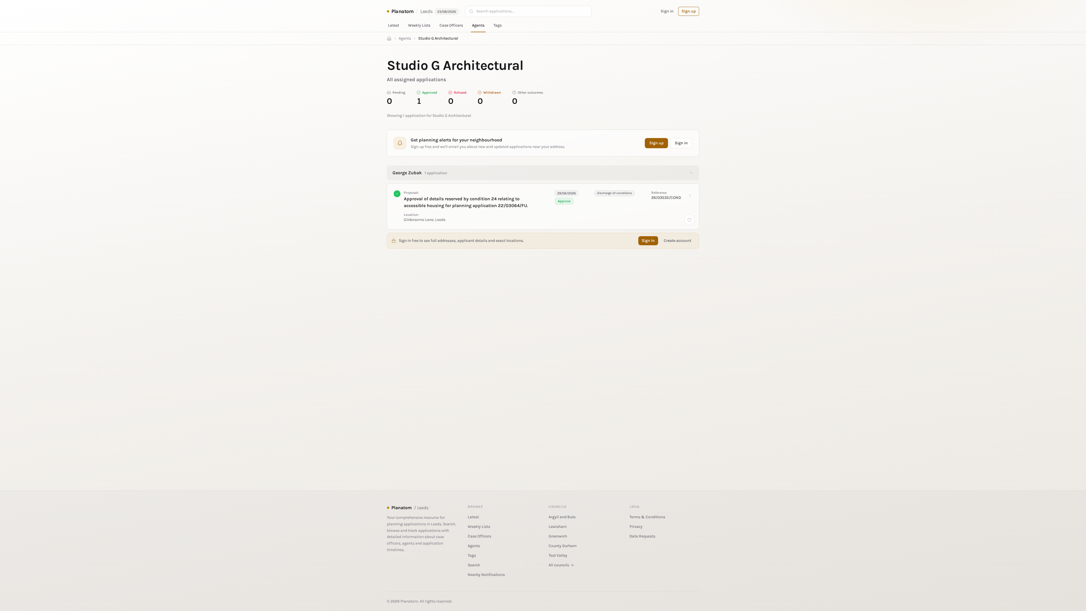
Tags (498, 25)
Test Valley (558, 555)
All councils (559, 565)
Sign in (667, 11)
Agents (478, 25)
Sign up (689, 11)
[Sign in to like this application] (689, 220)
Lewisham (558, 526)
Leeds (426, 11)
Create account (677, 240)
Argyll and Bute (562, 517)
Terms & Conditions (647, 517)
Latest (393, 25)
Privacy (636, 526)
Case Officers (451, 25)
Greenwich (558, 536)
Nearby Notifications (486, 574)
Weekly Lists (419, 25)
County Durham (563, 545)
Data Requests (642, 536)
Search (474, 565)
